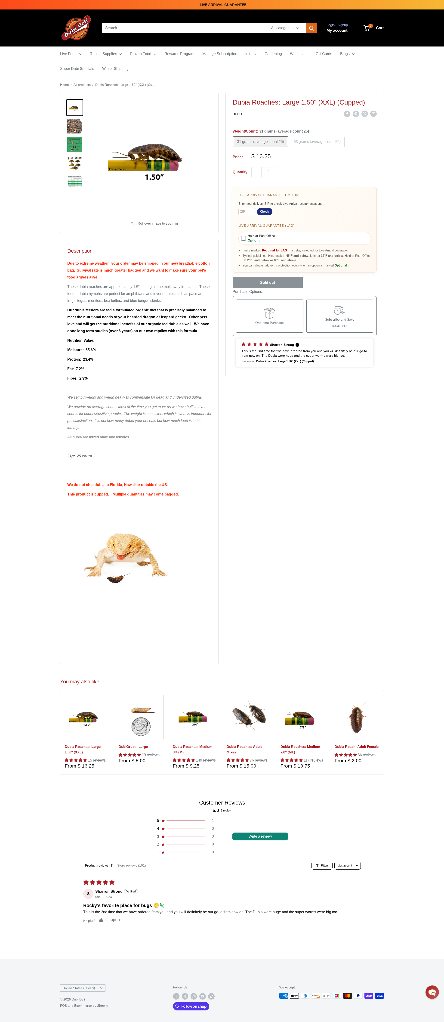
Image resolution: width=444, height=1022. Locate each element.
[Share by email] (373, 113)
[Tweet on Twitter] (364, 113)
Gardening (273, 54)
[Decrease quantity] (256, 172)
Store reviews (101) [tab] (131, 865)
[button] (304, 352)
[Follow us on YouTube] (202, 996)
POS (63, 1005)
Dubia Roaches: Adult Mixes (244, 749)
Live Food (68, 54)
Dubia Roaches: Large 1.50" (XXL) (83, 749)
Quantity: (241, 172)
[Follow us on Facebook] (176, 996)
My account (337, 30)
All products (82, 85)
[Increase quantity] (281, 172)
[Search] (311, 28)
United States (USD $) (79, 988)
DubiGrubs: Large (133, 747)
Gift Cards (324, 54)
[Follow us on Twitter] (185, 996)
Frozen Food (140, 54)
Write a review (260, 836)
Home (64, 85)
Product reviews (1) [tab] (99, 865)
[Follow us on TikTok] (211, 996)
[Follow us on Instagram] (194, 996)
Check (264, 211)
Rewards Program (179, 54)
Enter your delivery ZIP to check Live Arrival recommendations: (280, 203)
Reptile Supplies (103, 54)
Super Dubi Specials (77, 69)
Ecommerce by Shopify (91, 1005)
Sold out (267, 283)
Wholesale (299, 54)
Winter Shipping (115, 69)
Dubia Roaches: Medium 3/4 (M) (192, 749)
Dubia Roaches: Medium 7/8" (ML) (300, 749)
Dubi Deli (240, 114)
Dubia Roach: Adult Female (357, 747)
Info (248, 54)
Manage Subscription (219, 54)
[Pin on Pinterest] (356, 113)
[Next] (384, 732)
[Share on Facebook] (347, 113)
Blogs (345, 54)
